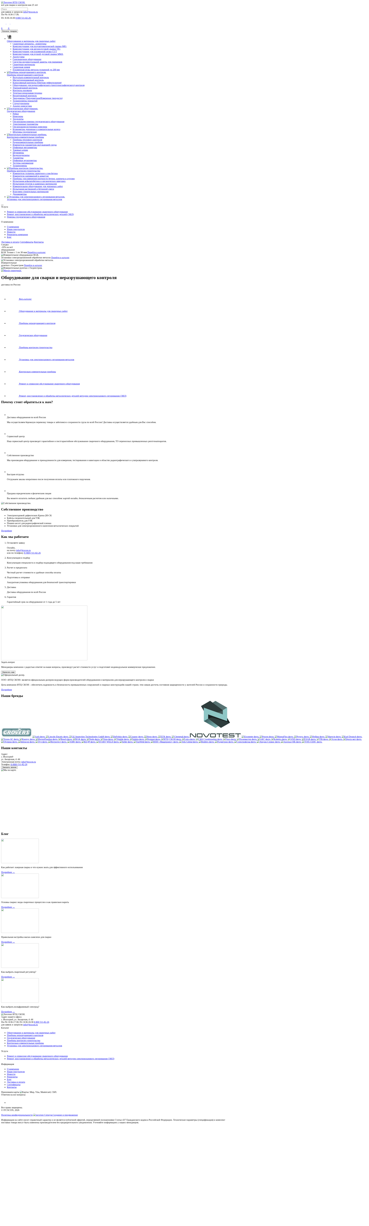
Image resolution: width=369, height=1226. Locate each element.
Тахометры (18, 158)
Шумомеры (18, 152)
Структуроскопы (21, 103)
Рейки (16, 114)
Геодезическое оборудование (21, 1038)
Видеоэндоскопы (21, 155)
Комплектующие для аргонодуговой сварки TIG (36, 49)
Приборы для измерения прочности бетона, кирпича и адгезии (44, 178)
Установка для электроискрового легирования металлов (34, 1045)
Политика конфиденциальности (17, 1115)
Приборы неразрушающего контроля (25, 1035)
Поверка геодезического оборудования (26, 217)
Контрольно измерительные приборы (25, 1043)
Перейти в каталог (36, 252)
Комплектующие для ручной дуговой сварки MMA (38, 54)
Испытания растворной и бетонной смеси (33, 189)
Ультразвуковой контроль (25, 88)
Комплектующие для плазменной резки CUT (35, 51)
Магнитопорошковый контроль (28, 80)
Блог (9, 237)
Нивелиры (18, 116)
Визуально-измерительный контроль (31, 77)
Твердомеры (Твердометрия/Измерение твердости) (38, 98)
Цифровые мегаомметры (25, 147)
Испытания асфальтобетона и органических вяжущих (39, 181)
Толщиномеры (20, 165)
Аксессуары (19, 56)
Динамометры (20, 194)
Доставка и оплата (10, 242)
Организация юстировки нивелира (30, 126)
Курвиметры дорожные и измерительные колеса (36, 129)
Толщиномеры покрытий (25, 101)
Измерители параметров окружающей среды (35, 145)
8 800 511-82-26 (41, 1022)
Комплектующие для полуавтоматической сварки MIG (40, 46)
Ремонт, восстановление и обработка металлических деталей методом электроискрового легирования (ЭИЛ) (60, 1058)
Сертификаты (26, 242)
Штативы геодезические (25, 132)
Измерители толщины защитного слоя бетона (35, 173)
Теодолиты (18, 119)
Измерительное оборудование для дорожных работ (38, 186)
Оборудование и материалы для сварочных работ (31, 1032)
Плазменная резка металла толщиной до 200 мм (36, 69)
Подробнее (6, 531)
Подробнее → (8, 872)
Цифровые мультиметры (25, 160)
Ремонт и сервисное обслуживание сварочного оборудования (37, 212)
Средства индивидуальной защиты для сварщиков (37, 62)
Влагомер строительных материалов (31, 191)
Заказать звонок (9, 767)
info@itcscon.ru (30, 12)
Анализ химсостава (22, 106)
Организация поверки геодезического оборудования (38, 121)
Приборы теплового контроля (27, 139)
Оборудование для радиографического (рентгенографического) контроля (48, 85)
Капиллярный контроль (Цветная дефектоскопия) (37, 82)
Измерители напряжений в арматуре (31, 176)
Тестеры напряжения (23, 163)
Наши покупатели (16, 229)
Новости (11, 232)
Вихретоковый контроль (25, 95)
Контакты (39, 242)
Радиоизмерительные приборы (28, 142)
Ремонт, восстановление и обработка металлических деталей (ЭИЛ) (40, 214)
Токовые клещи (20, 150)
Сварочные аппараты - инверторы (29, 44)
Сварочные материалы (24, 64)
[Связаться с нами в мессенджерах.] (22, 1147)
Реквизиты (12, 1077)
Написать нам (8, 672)
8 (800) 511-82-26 (32, 553)
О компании (13, 226)
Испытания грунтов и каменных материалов (35, 184)
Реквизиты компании (17, 234)
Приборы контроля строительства (23, 1040)
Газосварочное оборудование (27, 59)
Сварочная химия (21, 67)
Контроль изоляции (22, 90)
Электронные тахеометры (25, 124)
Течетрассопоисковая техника (27, 93)
